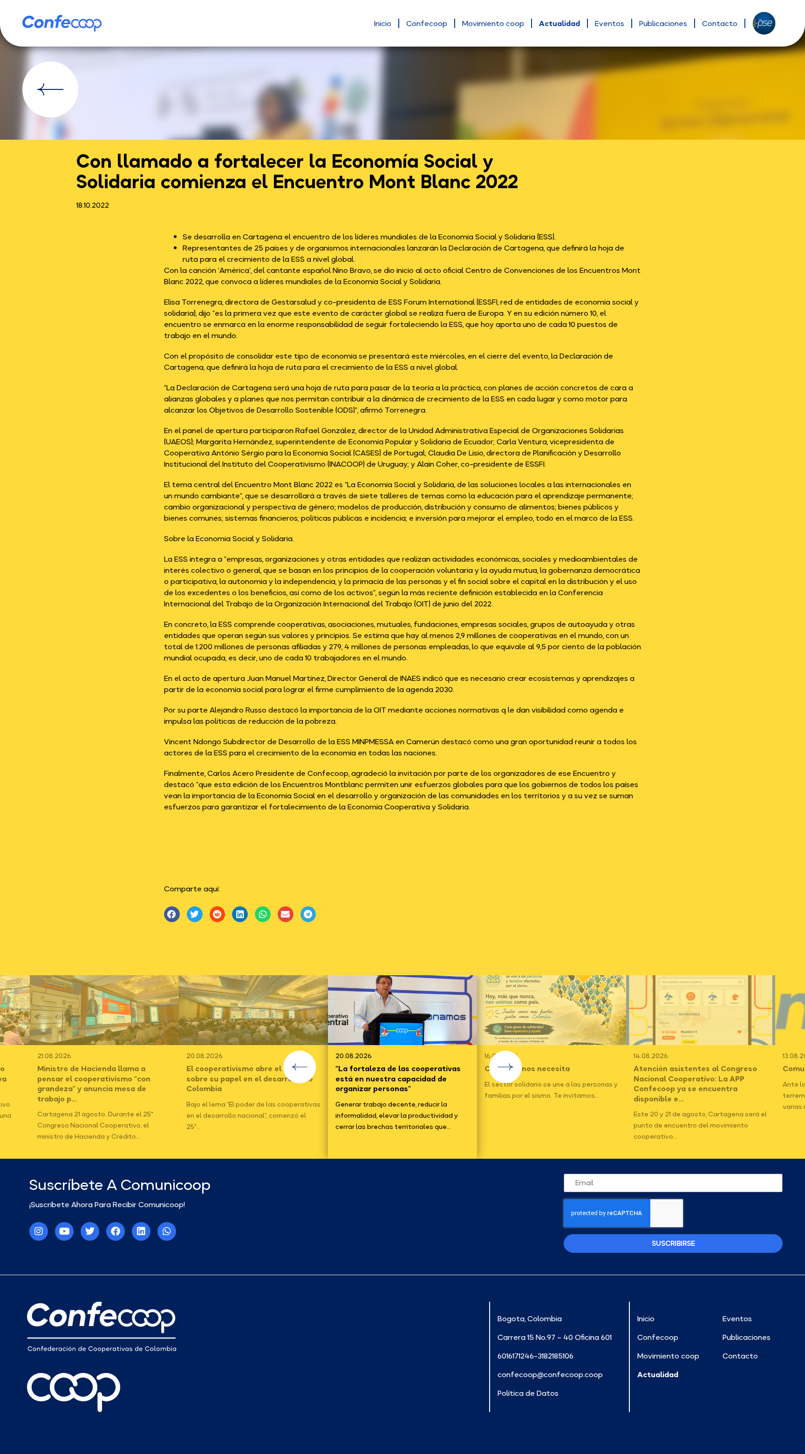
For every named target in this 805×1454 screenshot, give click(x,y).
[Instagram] (38, 1231)
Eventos (609, 23)
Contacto (719, 23)
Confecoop (426, 23)
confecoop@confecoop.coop (550, 1374)
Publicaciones (663, 23)
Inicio (382, 23)
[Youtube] (64, 1231)
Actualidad (559, 23)
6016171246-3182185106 (535, 1356)
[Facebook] (115, 1231)
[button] (172, 914)
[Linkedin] (141, 1231)
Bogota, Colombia (530, 1318)
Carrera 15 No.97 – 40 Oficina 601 (555, 1337)
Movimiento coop (493, 23)
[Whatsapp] (166, 1231)
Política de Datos (528, 1393)
